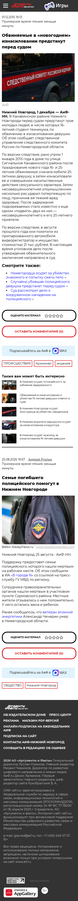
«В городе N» (22, 575)
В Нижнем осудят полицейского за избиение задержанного (43, 383)
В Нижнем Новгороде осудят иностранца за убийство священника (44, 410)
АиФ (5, 104)
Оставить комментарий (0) (39, 331)
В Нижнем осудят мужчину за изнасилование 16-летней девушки (42, 437)
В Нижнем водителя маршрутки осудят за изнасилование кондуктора (45, 423)
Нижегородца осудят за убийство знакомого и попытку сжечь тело (37, 275)
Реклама (11, 721)
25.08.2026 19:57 (13, 459)
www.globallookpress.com (55, 547)
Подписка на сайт (20, 736)
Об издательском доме (24, 715)
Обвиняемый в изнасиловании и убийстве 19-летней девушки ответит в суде (45, 398)
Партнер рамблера (39, 880)
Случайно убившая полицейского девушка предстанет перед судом (38, 284)
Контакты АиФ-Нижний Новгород (33, 742)
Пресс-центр (60, 715)
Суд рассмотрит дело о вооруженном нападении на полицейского (31, 295)
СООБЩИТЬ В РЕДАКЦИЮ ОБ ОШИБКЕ (34, 748)
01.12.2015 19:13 (12, 17)
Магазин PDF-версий (40, 721)
